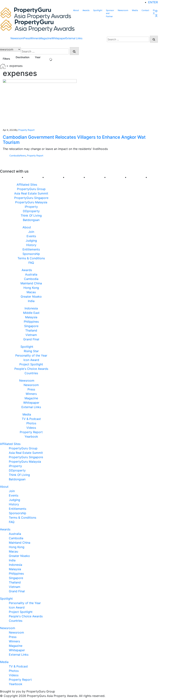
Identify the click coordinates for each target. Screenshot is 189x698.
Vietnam (31, 335)
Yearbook (31, 436)
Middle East (31, 313)
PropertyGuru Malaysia (31, 202)
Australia (31, 274)
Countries (31, 373)
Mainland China (31, 283)
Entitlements (31, 249)
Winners (35, 38)
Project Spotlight (31, 364)
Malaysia (31, 317)
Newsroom (123, 10)
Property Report (26, 130)
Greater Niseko (31, 296)
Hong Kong (31, 288)
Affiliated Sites (27, 184)
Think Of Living (31, 215)
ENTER (153, 2)
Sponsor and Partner (110, 13)
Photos (31, 423)
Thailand (31, 330)
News (23, 155)
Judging (31, 240)
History (31, 245)
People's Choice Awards (31, 369)
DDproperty (31, 211)
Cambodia (14, 155)
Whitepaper (58, 38)
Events (31, 236)
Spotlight (97, 10)
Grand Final (31, 339)
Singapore (31, 326)
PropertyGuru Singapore (31, 198)
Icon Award (31, 360)
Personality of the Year (31, 355)
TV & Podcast (31, 419)
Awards (86, 10)
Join (31, 232)
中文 (154, 12)
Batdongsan (31, 220)
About (76, 10)
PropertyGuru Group (31, 189)
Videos (31, 427)
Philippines (31, 321)
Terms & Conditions (31, 258)
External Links (74, 38)
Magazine (45, 38)
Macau (31, 292)
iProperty (31, 206)
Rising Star (31, 351)
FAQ (31, 262)
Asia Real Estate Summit (31, 193)
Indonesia (31, 308)
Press (26, 38)
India (31, 301)
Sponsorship (31, 254)
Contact (145, 10)
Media (135, 10)
